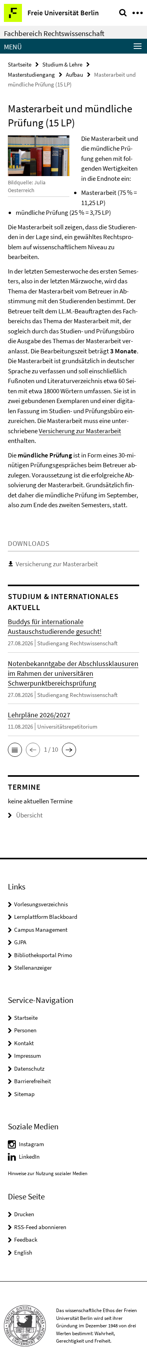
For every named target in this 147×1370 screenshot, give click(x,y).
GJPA (20, 942)
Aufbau (74, 74)
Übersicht (29, 815)
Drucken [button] (24, 1214)
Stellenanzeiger (33, 967)
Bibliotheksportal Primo (43, 955)
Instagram (31, 1144)
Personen (25, 1030)
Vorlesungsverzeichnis (41, 904)
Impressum (27, 1055)
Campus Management (40, 929)
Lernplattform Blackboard (45, 916)
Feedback (25, 1239)
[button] (15, 750)
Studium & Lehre (62, 64)
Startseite (19, 64)
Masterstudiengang (31, 74)
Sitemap (24, 1094)
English (23, 1252)
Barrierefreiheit (32, 1081)
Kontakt (24, 1043)
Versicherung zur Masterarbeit (80, 431)
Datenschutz (29, 1068)
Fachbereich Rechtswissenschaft (54, 33)
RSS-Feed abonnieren (40, 1227)
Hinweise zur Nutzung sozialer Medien (47, 1173)
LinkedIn (29, 1156)
